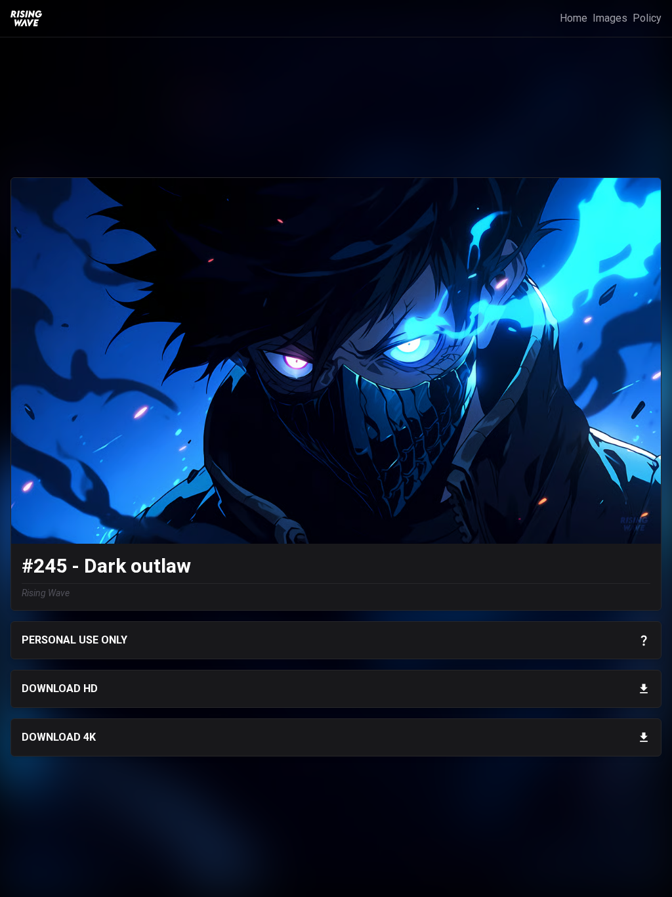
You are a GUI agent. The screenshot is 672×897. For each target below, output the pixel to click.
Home (573, 18)
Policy (647, 18)
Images (610, 18)
